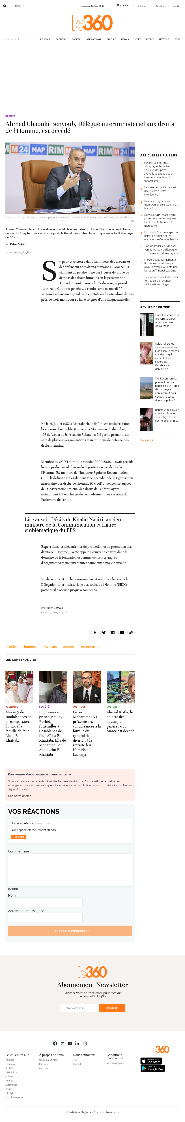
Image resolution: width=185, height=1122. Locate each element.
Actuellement (12, 39)
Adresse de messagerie (26, 911)
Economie (61, 39)
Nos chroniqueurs (14, 1097)
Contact (77, 1064)
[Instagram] (85, 1043)
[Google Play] (152, 1067)
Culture (111, 39)
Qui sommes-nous (48, 1060)
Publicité (43, 1064)
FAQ (75, 1060)
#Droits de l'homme (20, 647)
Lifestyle (164, 39)
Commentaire (18, 851)
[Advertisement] (92, 78)
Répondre (18, 836)
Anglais (160, 6)
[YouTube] (70, 1043)
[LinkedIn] (77, 1043)
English (142, 6)
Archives (43, 1068)
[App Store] (151, 1060)
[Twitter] (63, 1043)
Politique (45, 39)
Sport (137, 39)
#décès (69, 647)
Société (76, 39)
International (93, 39)
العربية (176, 6)
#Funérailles (90, 647)
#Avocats (49, 647)
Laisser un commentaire (70, 931)
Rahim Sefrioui (18, 244)
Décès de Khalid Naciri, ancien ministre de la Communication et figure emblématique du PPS (73, 525)
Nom (12, 895)
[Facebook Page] (55, 1043)
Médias (125, 39)
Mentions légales (115, 1063)
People (150, 39)
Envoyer (112, 1008)
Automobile (11, 1085)
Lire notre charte (19, 796)
